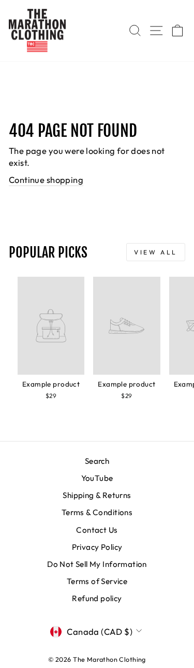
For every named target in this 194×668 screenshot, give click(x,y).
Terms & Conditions (97, 512)
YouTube (97, 478)
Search (97, 461)
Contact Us (96, 530)
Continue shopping (46, 179)
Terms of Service (97, 581)
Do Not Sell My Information (97, 564)
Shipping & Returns (97, 495)
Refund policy (97, 598)
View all (155, 252)
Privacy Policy (97, 547)
